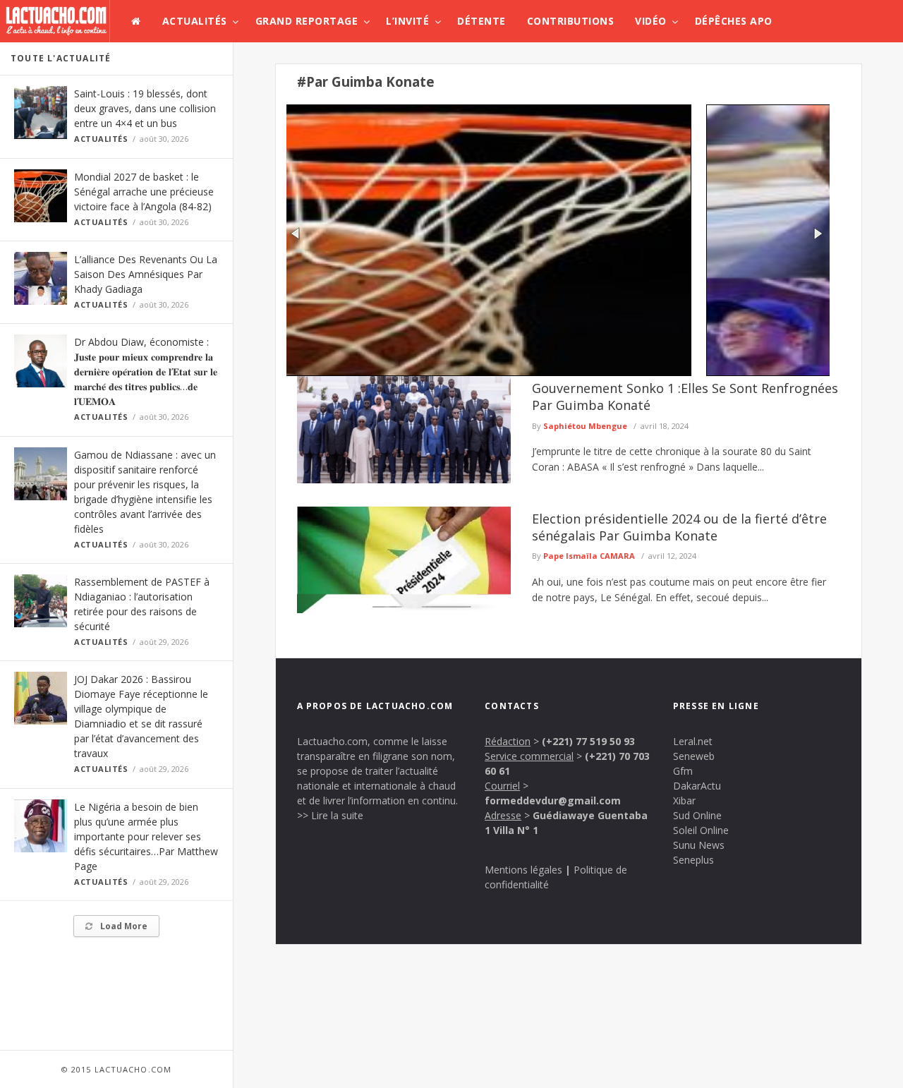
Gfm (683, 771)
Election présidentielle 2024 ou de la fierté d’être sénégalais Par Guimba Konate (679, 527)
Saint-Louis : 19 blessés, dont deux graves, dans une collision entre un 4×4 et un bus (145, 108)
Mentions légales (523, 869)
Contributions (570, 21)
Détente (481, 21)
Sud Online (697, 815)
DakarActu (697, 785)
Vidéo (651, 21)
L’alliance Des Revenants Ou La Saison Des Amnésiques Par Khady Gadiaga (145, 274)
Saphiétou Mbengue (585, 426)
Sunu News (699, 845)
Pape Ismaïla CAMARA (589, 555)
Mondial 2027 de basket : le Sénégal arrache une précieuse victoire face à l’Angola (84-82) (144, 191)
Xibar (684, 800)
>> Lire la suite (330, 815)
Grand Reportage (306, 21)
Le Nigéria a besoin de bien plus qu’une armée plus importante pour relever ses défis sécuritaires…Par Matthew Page (146, 836)
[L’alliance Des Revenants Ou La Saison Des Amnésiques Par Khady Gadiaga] (558, 372)
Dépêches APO (733, 21)
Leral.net (693, 741)
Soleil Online (701, 830)
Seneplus (693, 859)
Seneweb (694, 756)
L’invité (407, 21)
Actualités (194, 21)
